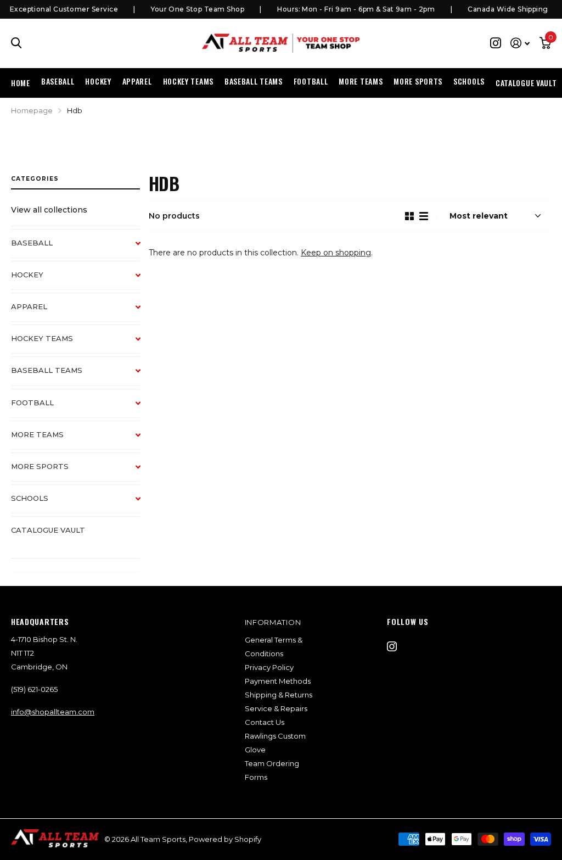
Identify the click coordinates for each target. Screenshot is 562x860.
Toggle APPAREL (143, 312)
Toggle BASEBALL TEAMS (143, 376)
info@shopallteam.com (52, 711)
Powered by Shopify (225, 839)
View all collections (49, 210)
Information (273, 622)
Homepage (32, 110)
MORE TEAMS (37, 434)
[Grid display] (409, 216)
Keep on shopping (336, 253)
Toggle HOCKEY (143, 280)
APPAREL (29, 306)
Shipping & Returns (278, 694)
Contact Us (264, 722)
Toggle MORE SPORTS (143, 472)
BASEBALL (32, 242)
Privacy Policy (269, 667)
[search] (16, 43)
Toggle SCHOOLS (143, 504)
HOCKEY (27, 274)
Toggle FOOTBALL (143, 408)
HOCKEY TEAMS (42, 338)
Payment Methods (278, 681)
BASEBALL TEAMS (46, 370)
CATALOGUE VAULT (526, 82)
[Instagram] (392, 646)
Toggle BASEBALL (143, 248)
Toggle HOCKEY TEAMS (143, 344)
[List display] (423, 216)
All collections (58, 81)
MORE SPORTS (40, 466)
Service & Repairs (276, 708)
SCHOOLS (29, 498)
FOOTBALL (32, 402)
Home (20, 82)
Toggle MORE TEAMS (143, 440)
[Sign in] (520, 43)
